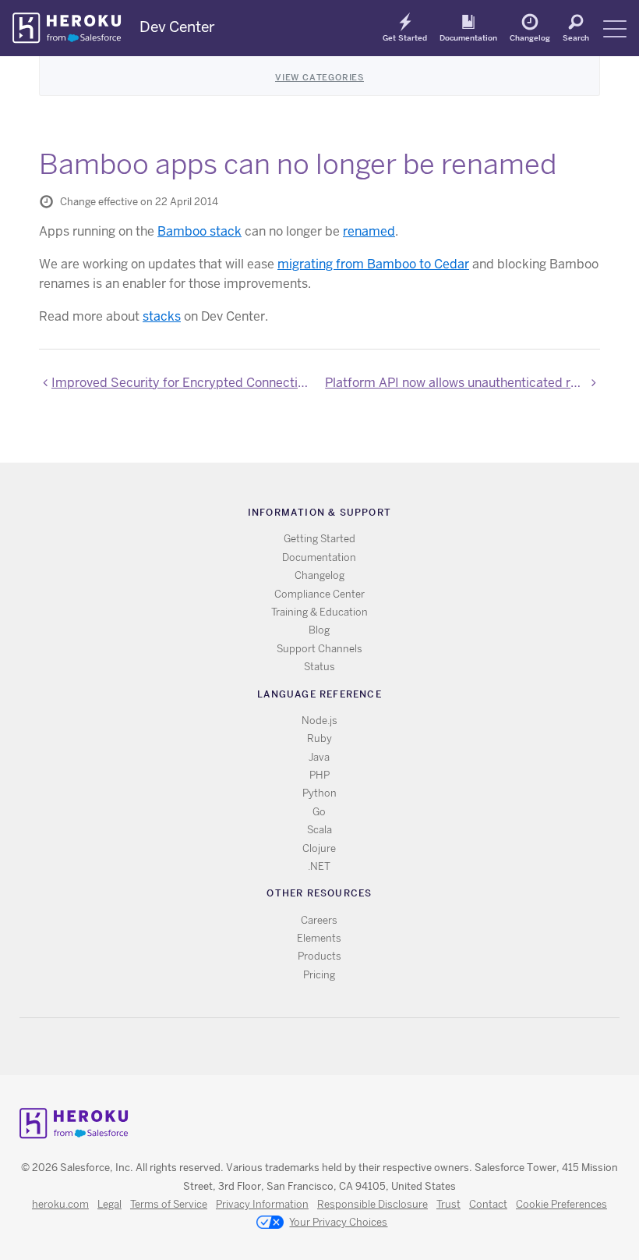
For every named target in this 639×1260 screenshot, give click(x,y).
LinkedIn (351, 1046)
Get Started (405, 37)
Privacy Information (262, 1204)
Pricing (319, 975)
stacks (162, 316)
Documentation (468, 37)
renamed (369, 231)
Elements (319, 938)
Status (319, 667)
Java (319, 757)
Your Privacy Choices (338, 1222)
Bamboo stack (199, 231)
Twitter (306, 1046)
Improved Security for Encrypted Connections (182, 382)
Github (328, 1046)
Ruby (319, 738)
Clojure (319, 848)
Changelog (530, 37)
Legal (109, 1204)
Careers (319, 920)
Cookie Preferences (561, 1204)
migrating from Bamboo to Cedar (373, 264)
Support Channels (319, 649)
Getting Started (319, 539)
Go (319, 812)
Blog (319, 630)
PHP (319, 775)
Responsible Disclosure (372, 1204)
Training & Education (319, 612)
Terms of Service (168, 1204)
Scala (319, 830)
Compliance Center (319, 594)
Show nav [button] (615, 28)
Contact (488, 1204)
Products (319, 956)
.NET (319, 866)
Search (576, 37)
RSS (283, 1046)
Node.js (319, 720)
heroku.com (60, 1204)
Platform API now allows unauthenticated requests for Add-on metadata (462, 382)
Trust (448, 1204)
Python (319, 793)
